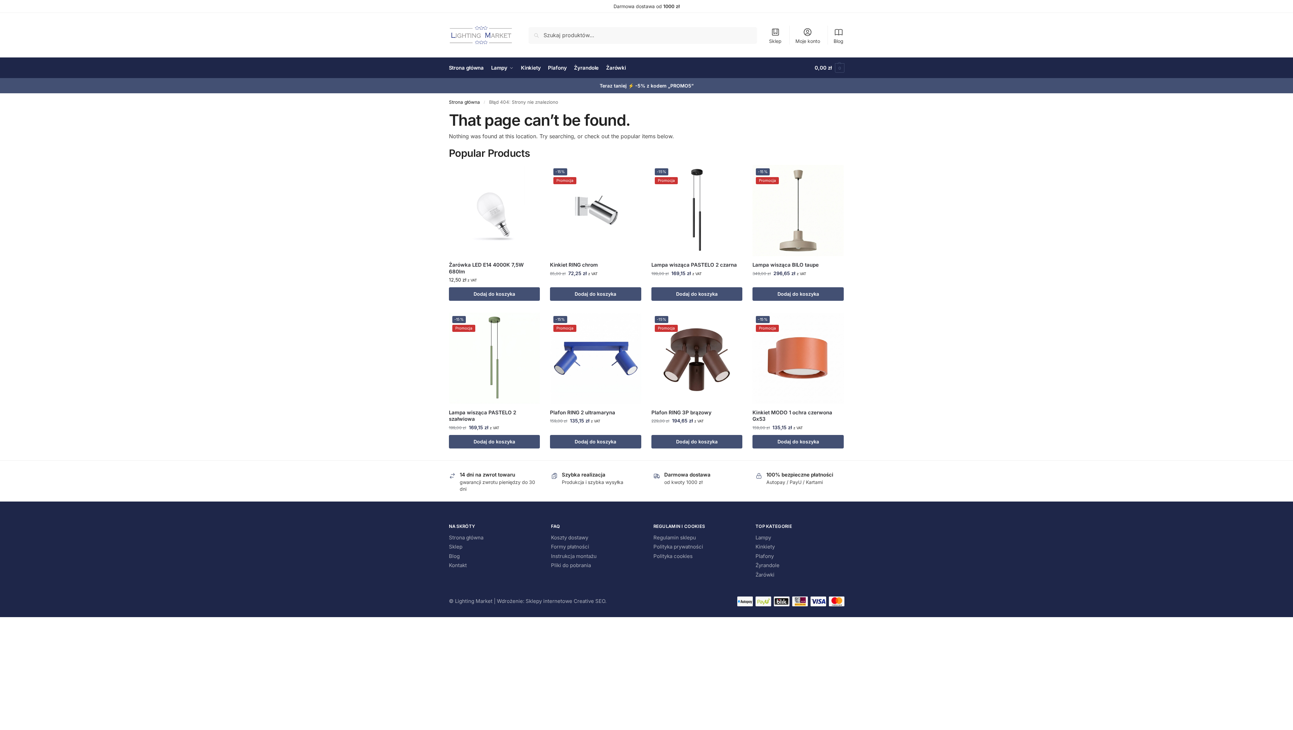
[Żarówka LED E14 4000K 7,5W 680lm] (494, 210)
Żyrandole (768, 565)
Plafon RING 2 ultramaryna (582, 412)
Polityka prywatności (678, 546)
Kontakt (458, 565)
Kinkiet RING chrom (574, 265)
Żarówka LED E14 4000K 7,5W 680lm (486, 268)
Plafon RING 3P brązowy (681, 412)
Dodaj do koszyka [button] (494, 294)
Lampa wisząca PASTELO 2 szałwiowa (482, 415)
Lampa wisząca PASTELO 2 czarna (694, 265)
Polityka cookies (673, 556)
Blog (838, 41)
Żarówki (765, 574)
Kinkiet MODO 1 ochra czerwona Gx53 (792, 415)
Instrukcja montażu (574, 556)
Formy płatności (570, 546)
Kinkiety (765, 546)
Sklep (775, 41)
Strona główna (464, 102)
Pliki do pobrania (571, 565)
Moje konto (807, 41)
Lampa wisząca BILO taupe (785, 265)
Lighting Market (474, 601)
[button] (829, 68)
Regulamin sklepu (674, 537)
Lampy (763, 537)
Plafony (765, 556)
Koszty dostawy (569, 537)
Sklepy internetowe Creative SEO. (566, 601)
